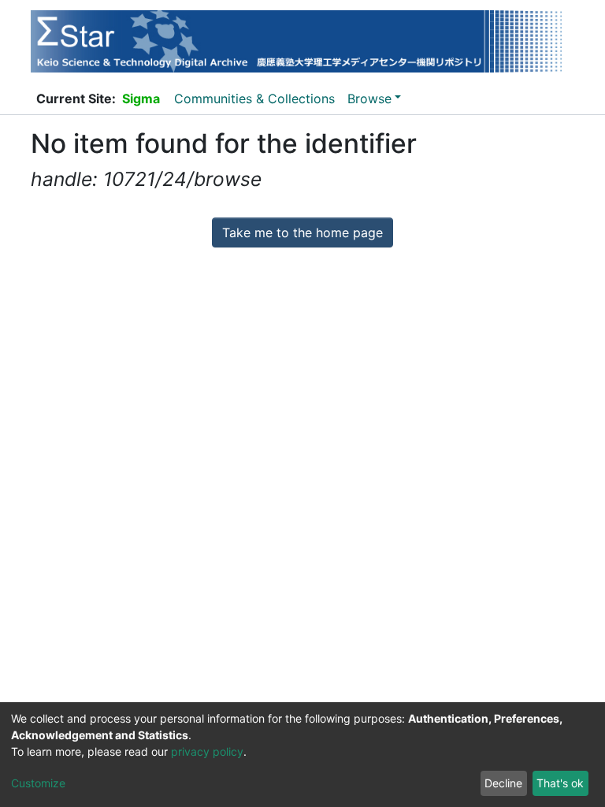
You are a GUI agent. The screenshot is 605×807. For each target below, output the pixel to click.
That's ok (560, 783)
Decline (503, 783)
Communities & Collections (254, 98)
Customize (38, 783)
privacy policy (207, 751)
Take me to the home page (302, 232)
